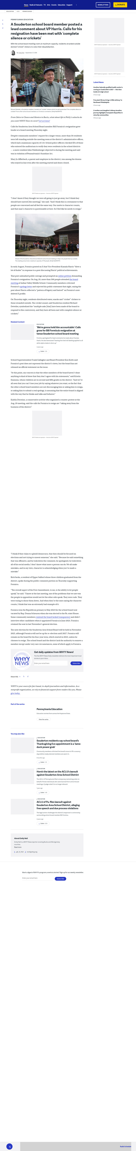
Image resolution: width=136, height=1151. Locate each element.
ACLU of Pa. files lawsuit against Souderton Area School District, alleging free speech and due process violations (58, 805)
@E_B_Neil (20, 852)
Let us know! (44, 121)
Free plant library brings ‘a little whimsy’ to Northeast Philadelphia (107, 101)
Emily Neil (21, 53)
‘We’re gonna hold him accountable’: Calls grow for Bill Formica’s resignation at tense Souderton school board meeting (59, 330)
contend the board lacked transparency (53, 617)
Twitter (24, 676)
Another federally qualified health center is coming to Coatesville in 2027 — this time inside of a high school (108, 89)
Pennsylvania (27, 11)
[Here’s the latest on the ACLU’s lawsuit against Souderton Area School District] (22, 778)
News (26, 5)
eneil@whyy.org (32, 852)
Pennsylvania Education (22, 19)
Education (61, 5)
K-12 (18, 11)
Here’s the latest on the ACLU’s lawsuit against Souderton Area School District (58, 773)
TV (45, 5)
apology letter (26, 286)
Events (54, 5)
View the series (43, 719)
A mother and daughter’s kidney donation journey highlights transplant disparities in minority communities (108, 112)
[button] (9, 1146)
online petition (64, 276)
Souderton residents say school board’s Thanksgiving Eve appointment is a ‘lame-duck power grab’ (59, 744)
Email (28, 676)
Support (69, 5)
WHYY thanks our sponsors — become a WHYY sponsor (45, 193)
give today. (15, 693)
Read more (17, 847)
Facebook (20, 676)
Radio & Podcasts (36, 5)
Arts (48, 5)
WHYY (12, 4)
